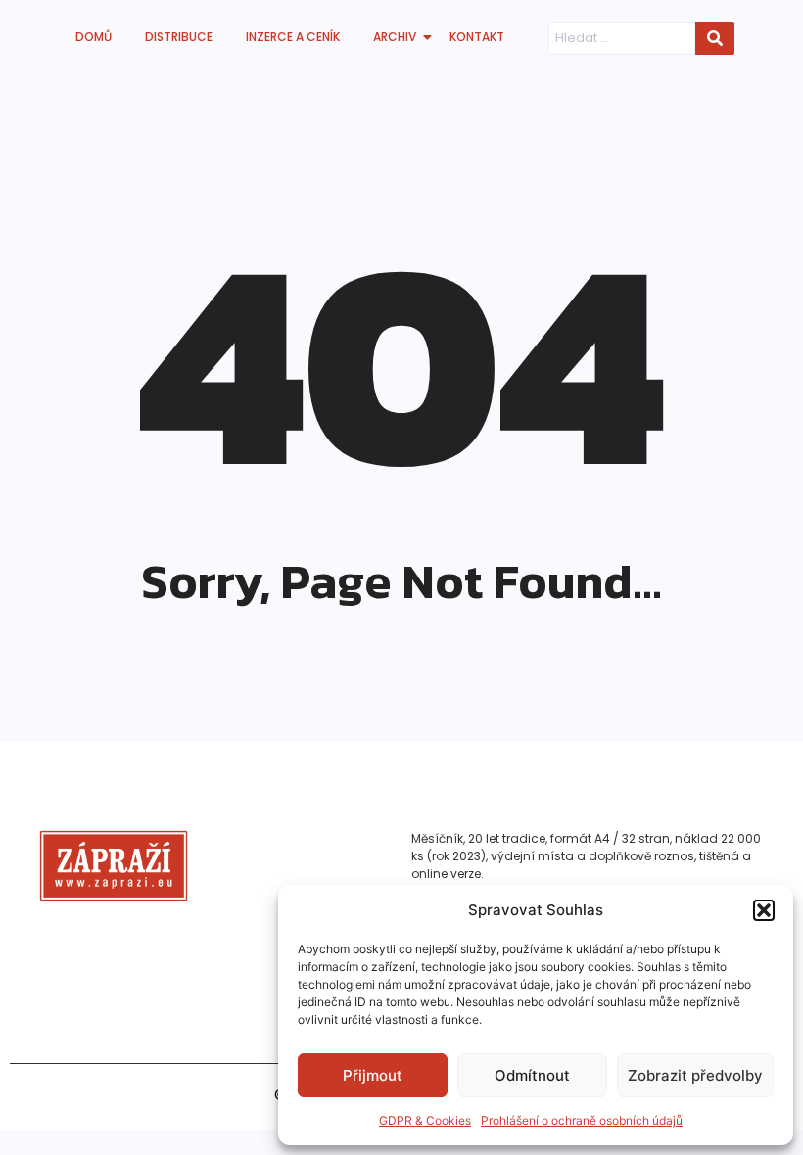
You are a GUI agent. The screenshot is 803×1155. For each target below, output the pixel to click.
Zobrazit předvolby (695, 1075)
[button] (764, 910)
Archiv (394, 36)
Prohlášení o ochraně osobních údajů (582, 1120)
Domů (93, 36)
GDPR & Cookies (425, 1120)
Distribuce (179, 36)
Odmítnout (532, 1075)
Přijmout (372, 1075)
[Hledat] (714, 38)
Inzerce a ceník (293, 36)
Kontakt (476, 36)
